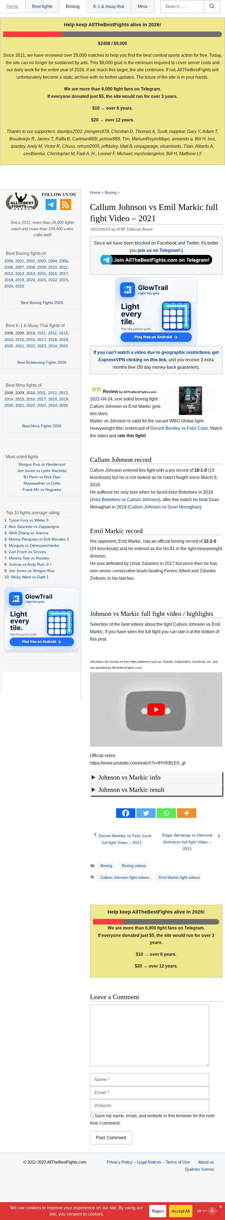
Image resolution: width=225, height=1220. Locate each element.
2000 (8, 261)
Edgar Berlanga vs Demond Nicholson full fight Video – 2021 (187, 842)
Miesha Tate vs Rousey (29, 558)
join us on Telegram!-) (160, 250)
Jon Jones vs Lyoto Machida (41, 470)
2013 (19, 273)
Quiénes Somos (199, 1169)
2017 (63, 273)
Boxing (73, 6)
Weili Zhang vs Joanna (28, 533)
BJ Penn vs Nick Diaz (42, 477)
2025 (19, 286)
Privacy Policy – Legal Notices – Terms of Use (148, 1162)
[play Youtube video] (156, 709)
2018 (8, 280)
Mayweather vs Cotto (42, 483)
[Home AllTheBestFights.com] (21, 208)
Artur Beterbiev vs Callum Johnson (125, 499)
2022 (52, 280)
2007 (19, 267)
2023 (63, 280)
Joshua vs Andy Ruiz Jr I (30, 564)
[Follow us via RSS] (66, 208)
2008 (30, 267)
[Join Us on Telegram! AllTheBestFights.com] (156, 263)
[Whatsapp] (166, 813)
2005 (63, 261)
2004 (52, 261)
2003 (41, 261)
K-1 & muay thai (108, 6)
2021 (41, 280)
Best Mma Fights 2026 (41, 426)
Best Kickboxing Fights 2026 (41, 362)
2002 (30, 261)
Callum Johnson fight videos (124, 877)
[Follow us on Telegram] (52, 208)
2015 (41, 273)
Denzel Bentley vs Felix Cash (179, 428)
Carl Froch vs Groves (27, 552)
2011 (63, 267)
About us (206, 1162)
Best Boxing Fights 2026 (42, 302)
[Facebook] (125, 813)
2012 (8, 273)
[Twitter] (146, 813)
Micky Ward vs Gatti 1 (30, 577)
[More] (186, 813)
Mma (142, 6)
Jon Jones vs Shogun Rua (31, 570)
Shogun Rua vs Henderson (41, 464)
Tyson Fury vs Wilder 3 (29, 520)
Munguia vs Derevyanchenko (34, 545)
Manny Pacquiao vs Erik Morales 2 (39, 539)
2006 (8, 267)
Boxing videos (134, 865)
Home (12, 6)
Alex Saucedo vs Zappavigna (34, 526)
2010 (52, 267)
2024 (8, 286)
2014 (30, 273)
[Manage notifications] (212, 1210)
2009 (41, 267)
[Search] (212, 6)
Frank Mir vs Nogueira (41, 489)
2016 (52, 273)
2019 (19, 280)
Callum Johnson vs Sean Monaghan (164, 507)
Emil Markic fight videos (179, 877)
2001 (19, 261)
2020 (30, 280)
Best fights (42, 6)
